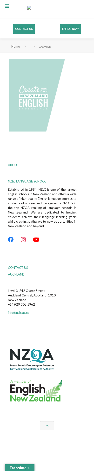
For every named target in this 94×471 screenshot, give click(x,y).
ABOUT (13, 165)
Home (15, 46)
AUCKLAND (16, 274)
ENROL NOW (70, 29)
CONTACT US (24, 29)
